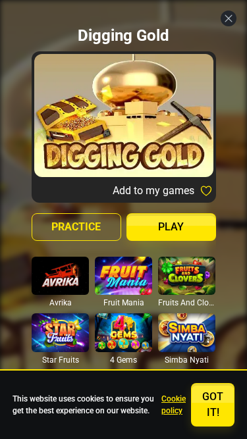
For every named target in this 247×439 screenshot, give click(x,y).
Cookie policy (173, 404)
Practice (76, 226)
